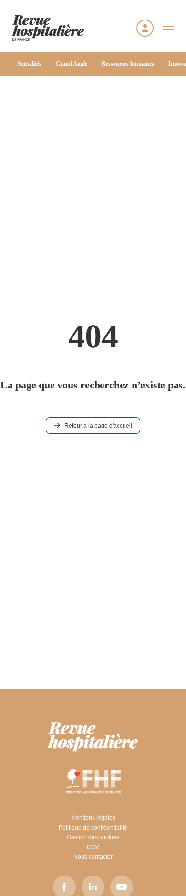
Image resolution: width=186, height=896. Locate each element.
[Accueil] (48, 28)
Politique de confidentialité (93, 828)
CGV (93, 847)
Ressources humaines (128, 64)
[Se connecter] (145, 28)
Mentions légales (93, 818)
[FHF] (93, 781)
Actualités (29, 64)
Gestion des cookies (93, 837)
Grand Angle (71, 64)
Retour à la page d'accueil (98, 425)
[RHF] (93, 737)
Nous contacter (93, 857)
